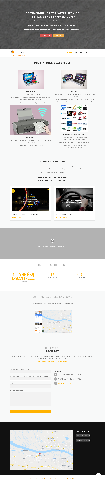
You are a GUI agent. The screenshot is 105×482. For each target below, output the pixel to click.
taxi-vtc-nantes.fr (18, 217)
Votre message (16, 390)
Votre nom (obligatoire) (21, 369)
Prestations (78, 52)
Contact (92, 52)
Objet (12, 383)
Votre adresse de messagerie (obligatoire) (29, 376)
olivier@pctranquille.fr (65, 383)
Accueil (69, 52)
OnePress (48, 478)
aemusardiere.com (62, 217)
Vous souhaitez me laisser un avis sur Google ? (52, 361)
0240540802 (58, 35)
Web (85, 52)
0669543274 (46, 35)
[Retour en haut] (98, 475)
